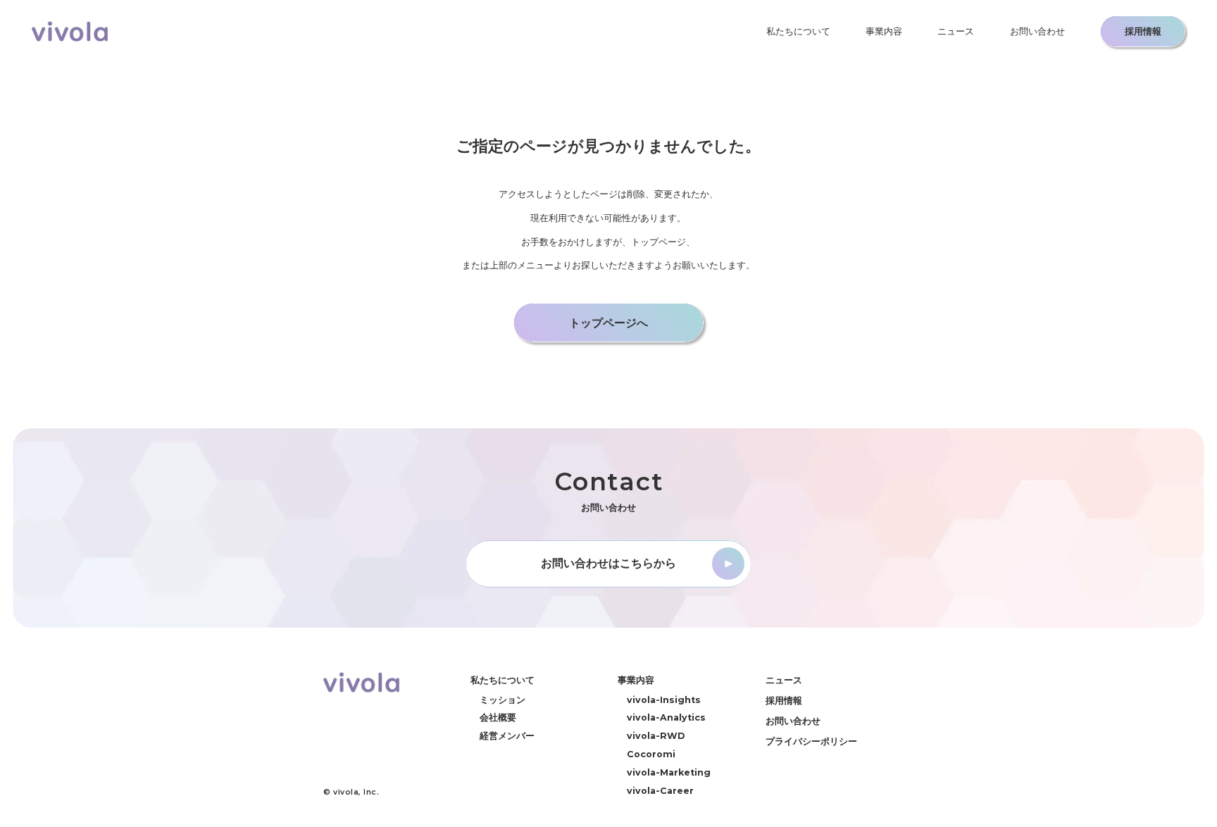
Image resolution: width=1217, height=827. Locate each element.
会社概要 (498, 717)
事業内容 (884, 31)
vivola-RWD (656, 735)
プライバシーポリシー (811, 741)
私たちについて (798, 31)
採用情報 (784, 700)
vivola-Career (660, 790)
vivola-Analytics (666, 717)
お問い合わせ (1037, 31)
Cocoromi (651, 754)
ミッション (502, 700)
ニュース (955, 31)
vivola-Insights (664, 700)
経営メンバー (507, 735)
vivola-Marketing (669, 772)
